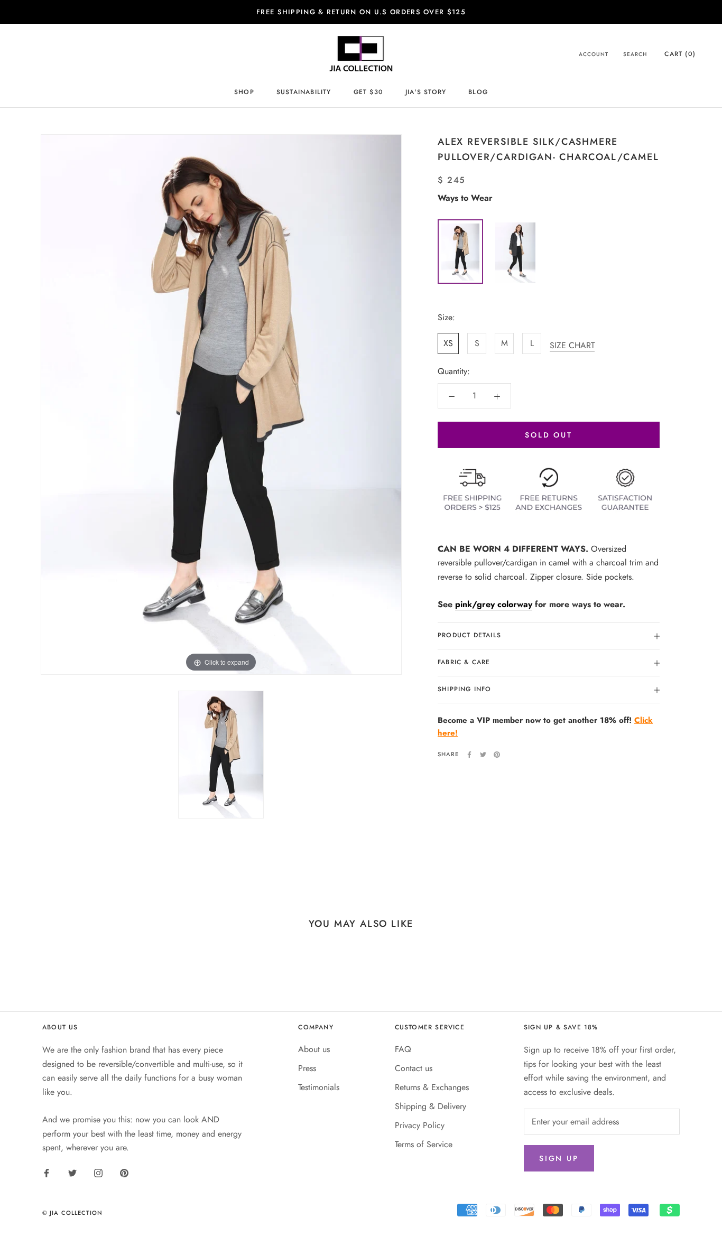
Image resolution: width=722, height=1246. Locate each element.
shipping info (465, 689)
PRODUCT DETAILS (469, 635)
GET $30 (368, 92)
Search (635, 55)
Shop (244, 92)
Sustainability (303, 92)
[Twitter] (483, 754)
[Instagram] (98, 1172)
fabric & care (464, 662)
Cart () (680, 54)
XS (448, 344)
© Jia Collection (72, 1212)
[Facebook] (469, 754)
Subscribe (606, 1216)
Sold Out (548, 435)
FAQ (403, 1049)
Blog (478, 92)
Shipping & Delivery (430, 1106)
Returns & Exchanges (432, 1087)
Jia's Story (425, 92)
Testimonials (318, 1087)
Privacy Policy (420, 1125)
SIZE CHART (572, 346)
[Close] (696, 1064)
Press (307, 1068)
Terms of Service (423, 1144)
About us (314, 1049)
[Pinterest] (497, 754)
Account (593, 55)
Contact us (413, 1068)
